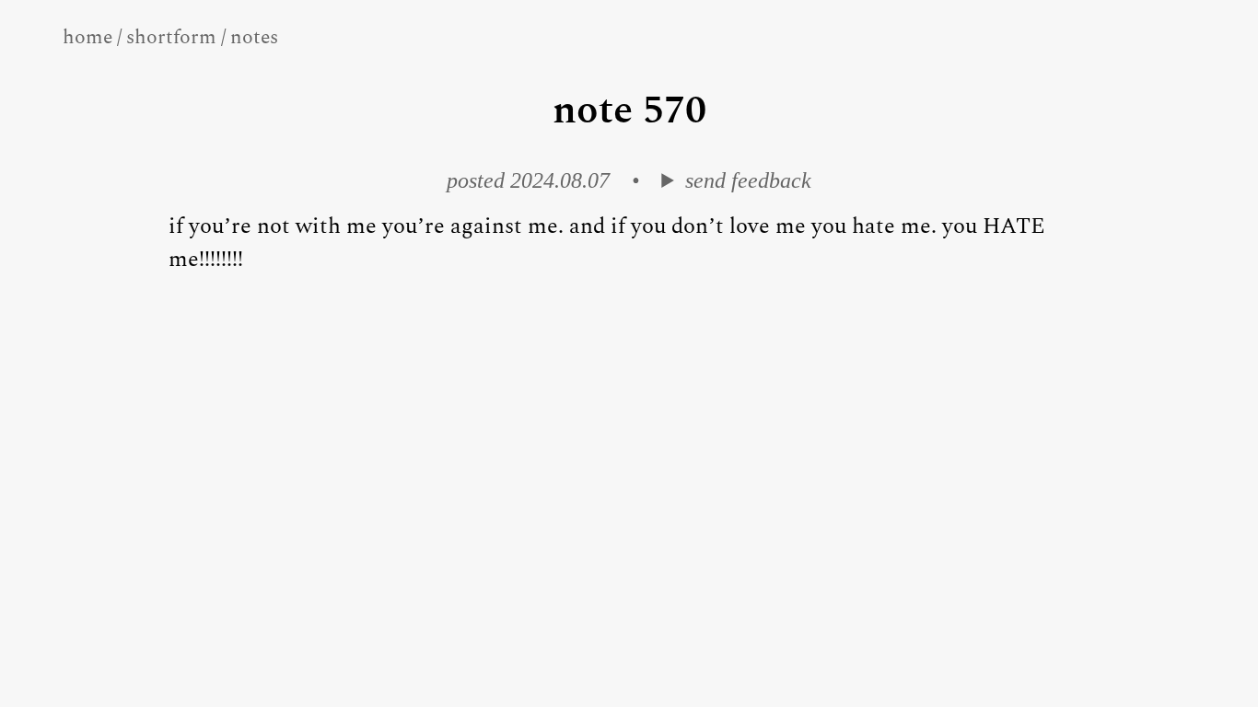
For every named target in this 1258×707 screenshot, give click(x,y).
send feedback (747, 180)
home (87, 37)
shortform (171, 37)
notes (254, 37)
